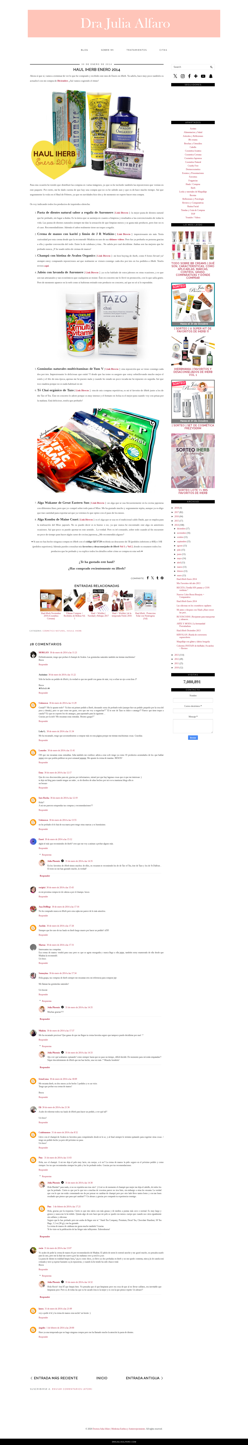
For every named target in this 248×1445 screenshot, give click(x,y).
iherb (78, 631)
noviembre (181, 533)
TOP (193, 214)
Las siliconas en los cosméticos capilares (194, 605)
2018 (176, 508)
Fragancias (193, 180)
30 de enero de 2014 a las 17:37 (60, 1030)
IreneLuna (44, 1079)
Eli (40, 1107)
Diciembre (62, 80)
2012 (176, 659)
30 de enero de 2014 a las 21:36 (56, 1107)
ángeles (42, 1328)
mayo (179, 558)
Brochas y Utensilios (193, 143)
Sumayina (43, 973)
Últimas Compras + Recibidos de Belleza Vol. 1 (75, 616)
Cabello (193, 147)
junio (179, 554)
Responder (43, 664)
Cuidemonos (44, 1132)
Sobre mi (107, 50)
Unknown (43, 703)
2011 (176, 663)
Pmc (41, 1157)
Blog (84, 50)
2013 (176, 655)
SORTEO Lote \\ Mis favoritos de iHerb (193, 491)
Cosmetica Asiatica (193, 151)
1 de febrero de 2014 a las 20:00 (60, 1328)
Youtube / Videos (193, 217)
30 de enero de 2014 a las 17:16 (65, 906)
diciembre (181, 528)
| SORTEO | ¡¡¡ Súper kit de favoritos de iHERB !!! (193, 330)
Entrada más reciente (56, 1378)
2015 (176, 521)
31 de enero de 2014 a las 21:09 (58, 1308)
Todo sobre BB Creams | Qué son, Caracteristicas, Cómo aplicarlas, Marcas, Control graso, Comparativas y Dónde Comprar (193, 270)
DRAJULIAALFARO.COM (124, 1442)
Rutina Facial (193, 206)
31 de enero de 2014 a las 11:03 (58, 1157)
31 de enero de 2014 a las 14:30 (79, 1183)
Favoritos (193, 177)
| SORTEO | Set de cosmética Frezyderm (193, 427)
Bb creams (193, 139)
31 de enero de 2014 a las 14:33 (79, 1052)
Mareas (42, 945)
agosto (180, 545)
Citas (163, 50)
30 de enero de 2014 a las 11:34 (60, 731)
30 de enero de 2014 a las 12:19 (64, 798)
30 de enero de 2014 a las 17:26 (60, 926)
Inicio (101, 1378)
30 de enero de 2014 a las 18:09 (63, 1079)
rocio (41, 1248)
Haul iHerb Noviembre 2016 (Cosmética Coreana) (51, 616)
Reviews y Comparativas (193, 203)
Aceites (193, 128)
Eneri (41, 839)
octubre (180, 537)
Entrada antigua (143, 1378)
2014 (176, 525)
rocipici (42, 887)
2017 (176, 512)
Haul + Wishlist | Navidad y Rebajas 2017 (98, 614)
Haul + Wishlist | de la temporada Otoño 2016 (122, 614)
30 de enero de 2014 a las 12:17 (58, 772)
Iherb (193, 188)
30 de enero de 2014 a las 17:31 (60, 945)
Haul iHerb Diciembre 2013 (189, 630)
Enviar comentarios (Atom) (72, 1389)
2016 (176, 516)
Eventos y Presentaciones (193, 173)
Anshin (42, 926)
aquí (46, 265)
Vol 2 (130, 546)
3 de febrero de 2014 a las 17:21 (67, 1206)
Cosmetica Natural (193, 162)
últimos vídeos (116, 239)
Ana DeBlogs (45, 906)
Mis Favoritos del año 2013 (188, 583)
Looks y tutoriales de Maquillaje (193, 191)
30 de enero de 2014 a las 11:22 (62, 674)
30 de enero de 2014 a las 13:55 (62, 820)
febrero (180, 571)
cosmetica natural (54, 631)
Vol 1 (122, 546)
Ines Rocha (44, 798)
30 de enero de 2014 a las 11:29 (62, 703)
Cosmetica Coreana (193, 154)
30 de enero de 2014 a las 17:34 (62, 973)
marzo (179, 567)
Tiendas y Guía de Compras (193, 210)
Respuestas (47, 855)
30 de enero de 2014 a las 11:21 (63, 652)
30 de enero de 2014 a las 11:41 (61, 750)
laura (41, 1308)
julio (179, 550)
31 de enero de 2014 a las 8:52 (65, 1132)
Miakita (42, 1030)
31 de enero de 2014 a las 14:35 (79, 861)
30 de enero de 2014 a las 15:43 (60, 887)
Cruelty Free (193, 165)
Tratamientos (137, 50)
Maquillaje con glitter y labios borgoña (193, 641)
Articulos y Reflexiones (193, 136)
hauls (70, 631)
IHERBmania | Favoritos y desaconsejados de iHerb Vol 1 (193, 372)
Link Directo (121, 212)
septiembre (181, 541)
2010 (176, 667)
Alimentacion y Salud (193, 132)
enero (179, 575)
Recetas (193, 195)
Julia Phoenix (53, 861)
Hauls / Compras (193, 184)
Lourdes (42, 750)
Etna (41, 772)
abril (179, 562)
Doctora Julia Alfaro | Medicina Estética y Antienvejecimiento (119, 1429)
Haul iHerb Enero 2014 (187, 579)
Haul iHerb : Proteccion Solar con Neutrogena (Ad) (145, 616)
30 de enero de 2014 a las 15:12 (58, 839)
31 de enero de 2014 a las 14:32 (79, 1282)
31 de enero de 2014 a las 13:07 (58, 1248)
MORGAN (44, 652)
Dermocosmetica (193, 169)
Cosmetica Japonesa (193, 158)
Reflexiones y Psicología (193, 199)
